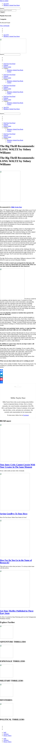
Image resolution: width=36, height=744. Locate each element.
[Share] (18, 382)
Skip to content (4, 0)
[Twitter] (18, 373)
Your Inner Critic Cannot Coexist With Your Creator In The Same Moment (17, 465)
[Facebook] (18, 370)
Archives (5, 734)
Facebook (26, 415)
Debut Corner (7, 67)
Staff (4, 732)
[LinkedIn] (18, 376)
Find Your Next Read (9, 63)
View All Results (4, 25)
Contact (9, 71)
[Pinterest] (18, 379)
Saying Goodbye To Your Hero (13, 514)
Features (5, 65)
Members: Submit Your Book (15, 70)
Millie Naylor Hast (16, 207)
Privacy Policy (7, 735)
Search (2, 8)
